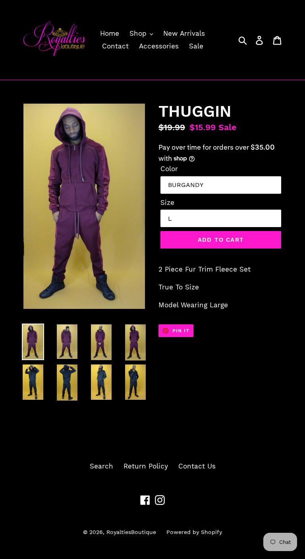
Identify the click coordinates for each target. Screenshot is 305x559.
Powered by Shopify (194, 532)
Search (101, 466)
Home (109, 33)
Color (169, 169)
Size (167, 202)
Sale (196, 46)
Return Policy (146, 466)
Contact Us (197, 466)
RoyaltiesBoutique (131, 532)
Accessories (159, 46)
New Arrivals (184, 33)
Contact (115, 46)
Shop (139, 33)
